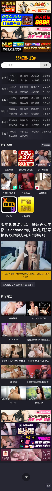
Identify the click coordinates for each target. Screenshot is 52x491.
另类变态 (46, 102)
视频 (3, 88)
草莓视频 (35, 131)
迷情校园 (13, 125)
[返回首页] (48, 485)
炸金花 (24, 80)
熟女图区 (35, 114)
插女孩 (13, 131)
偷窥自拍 (13, 109)
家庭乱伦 (24, 120)
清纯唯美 (24, 114)
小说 (3, 122)
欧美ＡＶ (35, 86)
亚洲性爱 (13, 98)
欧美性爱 (46, 98)
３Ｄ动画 (46, 86)
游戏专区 (46, 75)
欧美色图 (35, 109)
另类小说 (24, 125)
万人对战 (35, 75)
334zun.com (26, 58)
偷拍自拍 (24, 98)
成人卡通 (35, 98)
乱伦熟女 (35, 102)
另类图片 (46, 114)
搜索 (46, 65)
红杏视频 (13, 136)
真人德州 (24, 75)
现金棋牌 (35, 80)
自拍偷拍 (24, 86)
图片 (3, 111)
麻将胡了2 (12, 80)
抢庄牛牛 (46, 80)
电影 (3, 100)
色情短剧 (24, 136)
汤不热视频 (46, 131)
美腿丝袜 (13, 114)
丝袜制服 (24, 91)
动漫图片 (46, 109)
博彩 (3, 77)
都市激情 (13, 120)
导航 (3, 133)
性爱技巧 (46, 125)
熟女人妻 (13, 91)
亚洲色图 (24, 109)
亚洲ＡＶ (13, 86)
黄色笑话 (35, 125)
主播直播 (35, 91)
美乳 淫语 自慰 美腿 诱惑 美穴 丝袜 (18, 284)
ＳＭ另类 (46, 91)
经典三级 (24, 102)
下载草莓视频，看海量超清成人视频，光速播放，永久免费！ (26, 275)
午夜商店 (24, 131)
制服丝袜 (13, 102)
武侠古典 (46, 120)
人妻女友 (35, 120)
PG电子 (13, 75)
